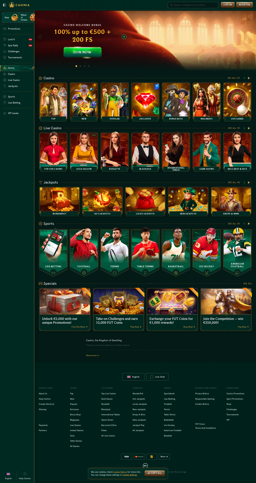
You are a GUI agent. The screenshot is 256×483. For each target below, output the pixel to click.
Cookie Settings (129, 475)
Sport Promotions (235, 399)
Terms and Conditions (205, 428)
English (136, 377)
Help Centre (45, 399)
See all (247, 283)
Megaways (74, 420)
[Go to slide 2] (80, 66)
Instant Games (76, 430)
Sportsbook (169, 393)
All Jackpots (138, 430)
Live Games (75, 425)
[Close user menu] (4, 5)
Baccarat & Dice (109, 425)
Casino (49, 78)
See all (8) (234, 182)
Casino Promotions (235, 393)
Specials (50, 283)
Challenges (232, 409)
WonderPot (138, 393)
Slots (72, 435)
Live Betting (169, 399)
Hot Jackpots (139, 399)
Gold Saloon (107, 399)
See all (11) (234, 78)
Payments (43, 425)
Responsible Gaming (204, 399)
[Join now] (145, 41)
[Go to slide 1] (76, 66)
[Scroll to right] (124, 36)
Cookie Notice (202, 404)
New (72, 399)
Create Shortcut (46, 404)
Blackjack (105, 409)
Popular (73, 404)
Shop (229, 404)
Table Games (76, 441)
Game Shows (107, 420)
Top (71, 393)
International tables (110, 414)
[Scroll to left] (40, 36)
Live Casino (52, 128)
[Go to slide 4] (89, 66)
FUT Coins (200, 424)
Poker (104, 430)
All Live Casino (108, 435)
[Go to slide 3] (85, 66)
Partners (43, 430)
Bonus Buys (75, 414)
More (163, 456)
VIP (228, 420)
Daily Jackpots (139, 420)
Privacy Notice (202, 393)
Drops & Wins (139, 414)
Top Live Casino (108, 393)
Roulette (105, 404)
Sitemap (42, 409)
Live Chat (160, 377)
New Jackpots (139, 409)
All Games (74, 446)
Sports (49, 224)
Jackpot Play (138, 425)
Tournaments (233, 414)
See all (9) (234, 128)
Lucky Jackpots (140, 404)
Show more (91, 355)
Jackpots (51, 182)
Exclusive (74, 409)
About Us (43, 393)
